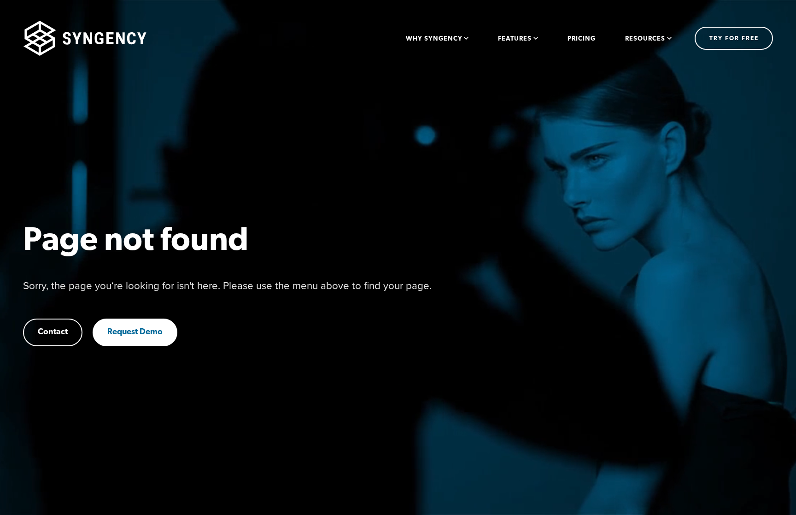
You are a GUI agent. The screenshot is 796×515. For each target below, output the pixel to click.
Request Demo (135, 332)
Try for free (734, 38)
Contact (53, 332)
